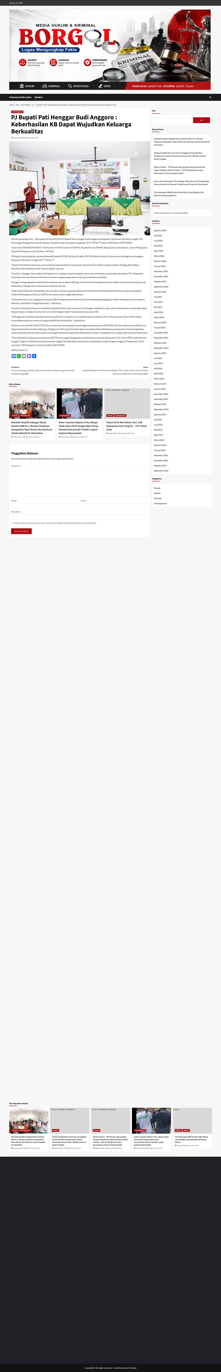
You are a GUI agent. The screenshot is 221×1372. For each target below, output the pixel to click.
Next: (115, 370)
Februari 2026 (160, 261)
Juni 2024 (158, 363)
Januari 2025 (159, 327)
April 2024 (158, 373)
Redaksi (39, 97)
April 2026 (158, 251)
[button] (210, 97)
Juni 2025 (158, 302)
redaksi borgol (18, 437)
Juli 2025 (158, 297)
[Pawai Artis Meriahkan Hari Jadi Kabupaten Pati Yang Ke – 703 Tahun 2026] (127, 403)
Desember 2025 (161, 271)
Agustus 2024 (160, 353)
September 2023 (161, 409)
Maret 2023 (159, 440)
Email (84, 500)
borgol (15, 138)
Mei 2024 (158, 368)
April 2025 (158, 312)
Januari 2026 (159, 266)
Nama (14, 500)
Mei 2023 (158, 430)
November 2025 (161, 276)
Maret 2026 (159, 256)
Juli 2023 (158, 419)
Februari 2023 (160, 445)
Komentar (16, 466)
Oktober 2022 (160, 465)
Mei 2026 (158, 246)
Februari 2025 (160, 322)
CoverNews (119, 1368)
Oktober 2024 (160, 343)
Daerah (14, 415)
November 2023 (161, 399)
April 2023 (158, 435)
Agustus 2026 (160, 230)
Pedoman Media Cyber (20, 97)
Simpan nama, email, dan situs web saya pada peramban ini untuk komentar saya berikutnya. (55, 523)
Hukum (157, 493)
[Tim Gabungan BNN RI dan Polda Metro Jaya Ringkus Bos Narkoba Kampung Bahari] (192, 1121)
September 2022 (161, 471)
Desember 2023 (161, 394)
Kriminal (157, 498)
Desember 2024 (161, 332)
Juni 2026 (158, 240)
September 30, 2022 (27, 138)
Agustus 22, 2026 (30, 437)
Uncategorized (17, 112)
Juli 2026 (158, 235)
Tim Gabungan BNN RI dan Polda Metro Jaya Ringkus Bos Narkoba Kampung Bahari (179, 194)
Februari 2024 (160, 384)
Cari (154, 110)
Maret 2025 (159, 317)
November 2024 (161, 338)
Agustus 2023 (160, 414)
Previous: (43, 370)
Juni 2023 (158, 425)
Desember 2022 (161, 455)
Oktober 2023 (160, 404)
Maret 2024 (159, 379)
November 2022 (161, 460)
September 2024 (161, 348)
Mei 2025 (158, 307)
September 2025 (161, 286)
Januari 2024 (159, 389)
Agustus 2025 (160, 292)
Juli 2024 (158, 358)
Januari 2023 (159, 450)
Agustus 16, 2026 (78, 437)
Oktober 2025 (160, 281)
